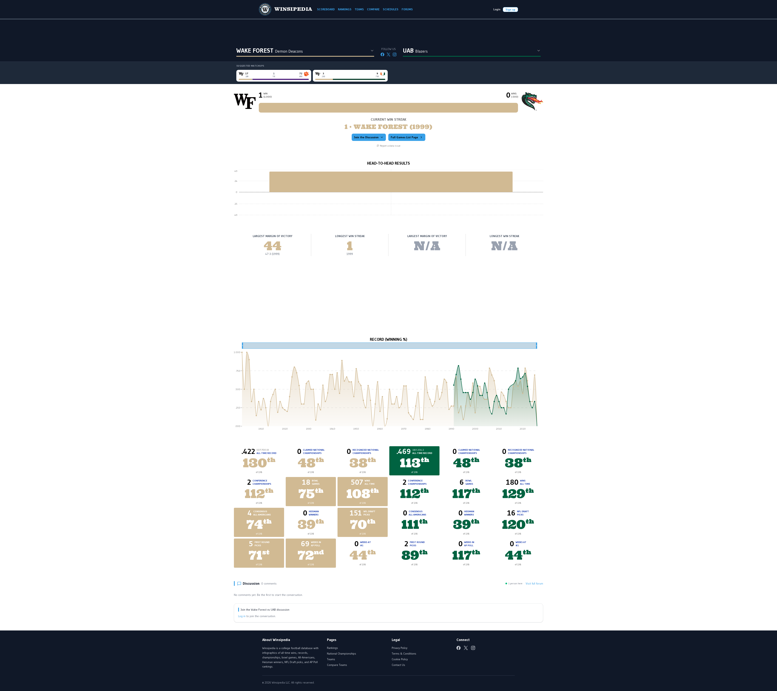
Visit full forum (534, 583)
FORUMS (407, 9)
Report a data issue (390, 145)
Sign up (510, 9)
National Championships (341, 653)
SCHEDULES (390, 9)
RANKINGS (344, 9)
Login (496, 9)
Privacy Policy (399, 648)
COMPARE (373, 9)
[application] (388, 195)
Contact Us (398, 665)
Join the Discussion (366, 137)
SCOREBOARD (326, 9)
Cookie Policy (400, 659)
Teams (331, 659)
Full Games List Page (404, 137)
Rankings (332, 648)
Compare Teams (337, 665)
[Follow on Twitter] (388, 54)
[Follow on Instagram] (394, 54)
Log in (241, 616)
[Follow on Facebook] (382, 54)
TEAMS (359, 9)
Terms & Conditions (404, 653)
